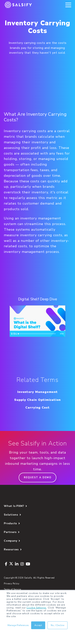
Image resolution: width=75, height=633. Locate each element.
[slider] (37, 334)
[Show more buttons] (61, 334)
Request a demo (37, 477)
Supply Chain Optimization (37, 400)
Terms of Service (12, 589)
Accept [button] (38, 625)
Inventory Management (37, 392)
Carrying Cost (37, 407)
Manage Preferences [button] (18, 625)
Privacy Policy (11, 583)
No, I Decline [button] (57, 625)
